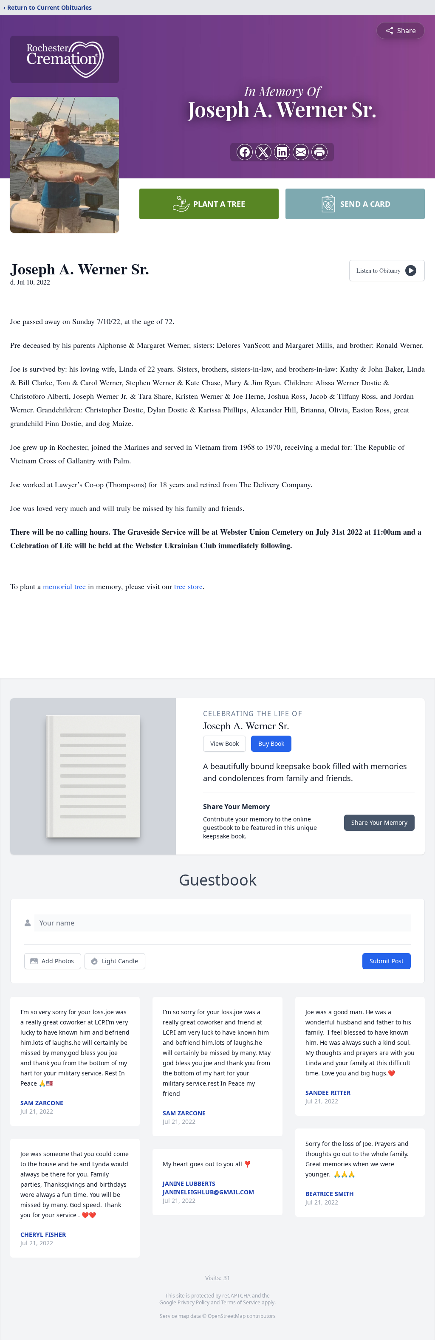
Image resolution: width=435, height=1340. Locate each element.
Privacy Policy (193, 1302)
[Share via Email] (300, 152)
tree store (188, 586)
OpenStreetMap (227, 1316)
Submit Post (387, 961)
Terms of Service (240, 1302)
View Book (224, 743)
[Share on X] (263, 152)
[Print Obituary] (319, 152)
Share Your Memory (379, 822)
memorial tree (64, 586)
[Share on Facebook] (244, 152)
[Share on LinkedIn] (282, 152)
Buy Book (271, 743)
